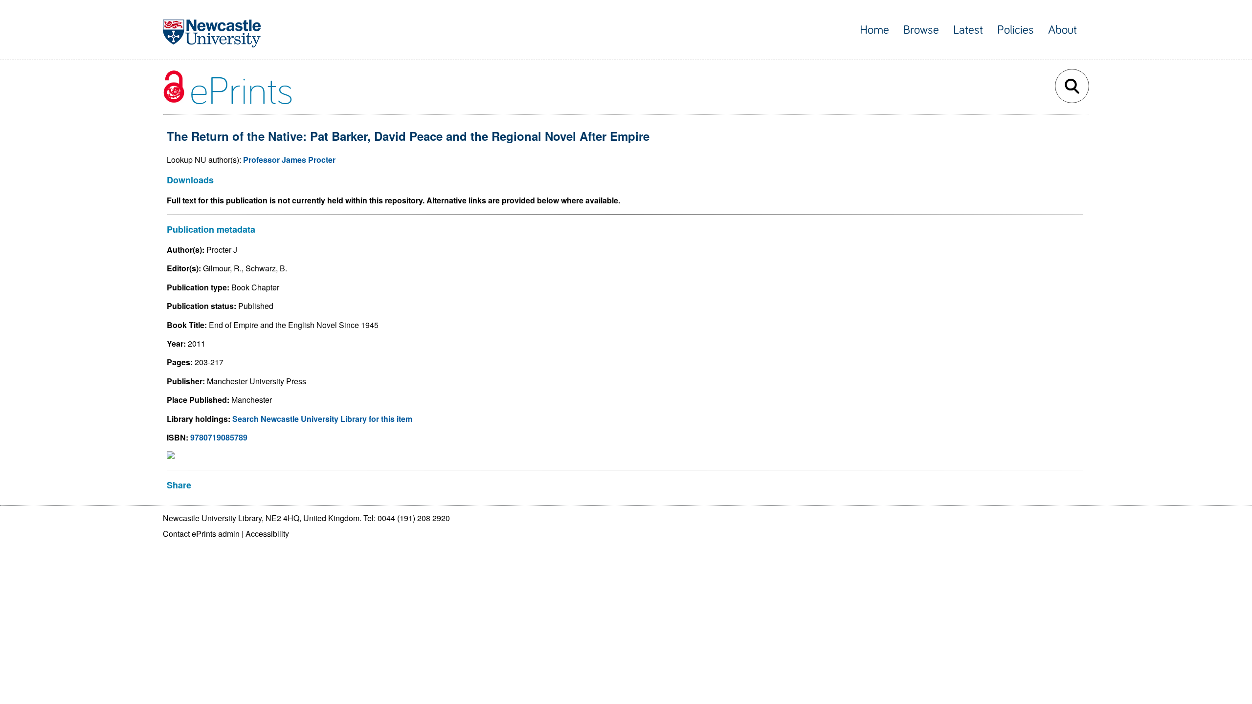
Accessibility (267, 533)
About (1062, 30)
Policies (1015, 30)
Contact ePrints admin (201, 533)
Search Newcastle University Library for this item (322, 418)
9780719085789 (218, 437)
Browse (921, 30)
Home (874, 30)
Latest (968, 30)
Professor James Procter (289, 159)
